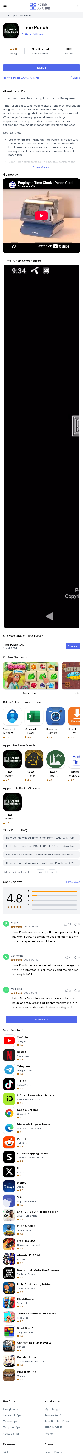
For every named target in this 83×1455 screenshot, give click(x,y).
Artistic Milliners (33, 34)
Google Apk (10, 1409)
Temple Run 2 (53, 1415)
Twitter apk (10, 1421)
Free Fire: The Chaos (57, 1421)
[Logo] (40, 6)
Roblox (49, 1433)
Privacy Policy (53, 1452)
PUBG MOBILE (53, 1427)
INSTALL (42, 67)
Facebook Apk (12, 1415)
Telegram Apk (11, 1427)
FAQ (5, 1452)
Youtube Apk (11, 1433)
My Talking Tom (54, 1409)
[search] (76, 6)
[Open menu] (5, 5)
